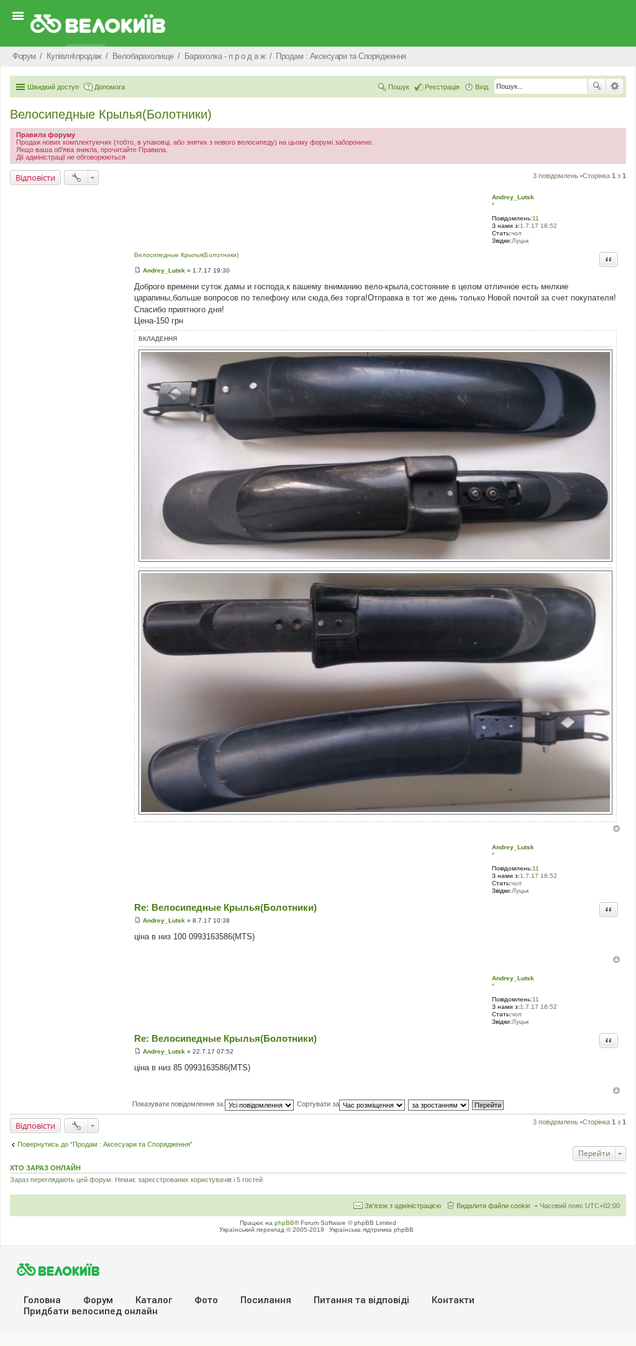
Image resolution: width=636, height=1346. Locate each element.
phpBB (284, 1222)
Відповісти (35, 177)
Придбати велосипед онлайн (91, 1311)
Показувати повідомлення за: (178, 1104)
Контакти (453, 1300)
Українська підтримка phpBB (371, 1229)
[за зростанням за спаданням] (439, 1104)
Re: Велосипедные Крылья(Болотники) (225, 907)
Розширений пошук (614, 86)
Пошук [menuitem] (398, 87)
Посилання (265, 1300)
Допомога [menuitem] (109, 87)
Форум (98, 1300)
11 (535, 218)
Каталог (153, 1300)
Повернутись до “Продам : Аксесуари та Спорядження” (105, 1144)
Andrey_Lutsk (513, 197)
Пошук (597, 86)
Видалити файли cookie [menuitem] (493, 1205)
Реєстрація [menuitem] (442, 87)
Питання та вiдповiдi (361, 1300)
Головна (42, 1300)
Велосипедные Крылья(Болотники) (111, 114)
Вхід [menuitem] (481, 87)
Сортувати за (318, 1104)
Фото (206, 1300)
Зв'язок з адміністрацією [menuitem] (403, 1205)
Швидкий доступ (53, 87)
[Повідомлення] (137, 270)
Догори (616, 828)
